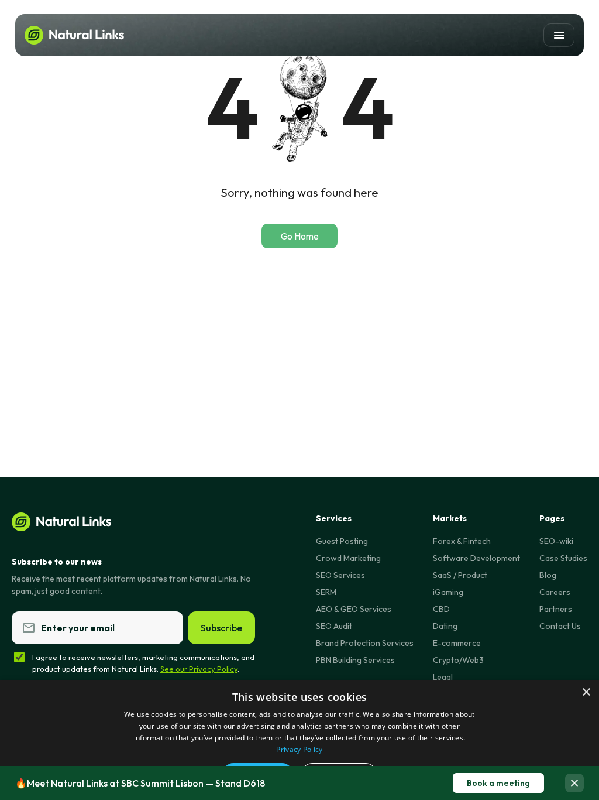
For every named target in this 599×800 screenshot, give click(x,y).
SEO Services (340, 575)
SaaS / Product (460, 575)
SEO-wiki (556, 541)
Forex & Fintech (462, 541)
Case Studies (563, 558)
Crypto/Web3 (458, 660)
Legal (443, 677)
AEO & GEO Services (353, 609)
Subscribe (221, 628)
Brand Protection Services (365, 643)
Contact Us (560, 626)
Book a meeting (498, 783)
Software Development (476, 558)
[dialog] (299, 740)
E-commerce (457, 643)
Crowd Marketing (348, 558)
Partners (555, 609)
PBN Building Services (355, 660)
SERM (326, 592)
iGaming (448, 592)
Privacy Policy (299, 749)
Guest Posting (342, 541)
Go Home (300, 236)
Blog (547, 575)
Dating (445, 626)
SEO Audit (334, 626)
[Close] (574, 783)
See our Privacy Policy (198, 668)
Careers (554, 592)
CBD (441, 609)
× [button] (585, 692)
